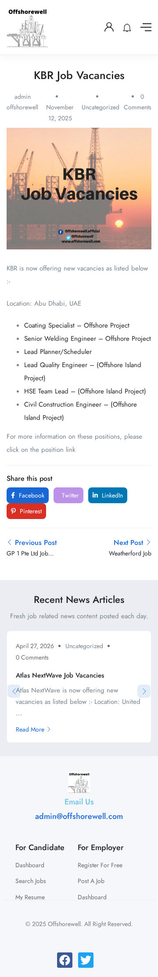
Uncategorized (100, 107)
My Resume (30, 897)
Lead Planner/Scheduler (58, 352)
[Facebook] (64, 960)
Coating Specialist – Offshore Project (76, 325)
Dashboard (29, 865)
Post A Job (91, 880)
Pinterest (30, 511)
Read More (30, 729)
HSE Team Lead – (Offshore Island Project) (85, 391)
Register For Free (100, 865)
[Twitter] (85, 960)
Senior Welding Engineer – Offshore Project (87, 338)
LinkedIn (111, 495)
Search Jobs (30, 880)
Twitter (69, 495)
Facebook (30, 495)
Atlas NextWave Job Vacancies (60, 675)
